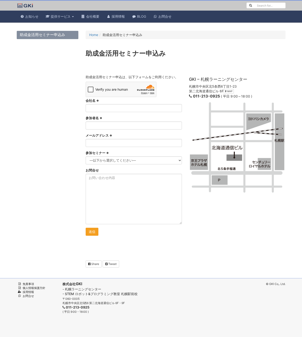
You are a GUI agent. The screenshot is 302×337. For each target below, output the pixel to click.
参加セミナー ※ (97, 153)
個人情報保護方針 (34, 288)
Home (93, 35)
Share (95, 264)
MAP (229, 91)
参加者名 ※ (94, 118)
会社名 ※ (92, 100)
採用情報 (118, 16)
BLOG (141, 16)
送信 (92, 232)
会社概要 (92, 16)
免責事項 (28, 284)
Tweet (112, 264)
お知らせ (31, 16)
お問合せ (164, 16)
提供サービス (60, 16)
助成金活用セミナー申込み (42, 34)
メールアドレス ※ (99, 135)
